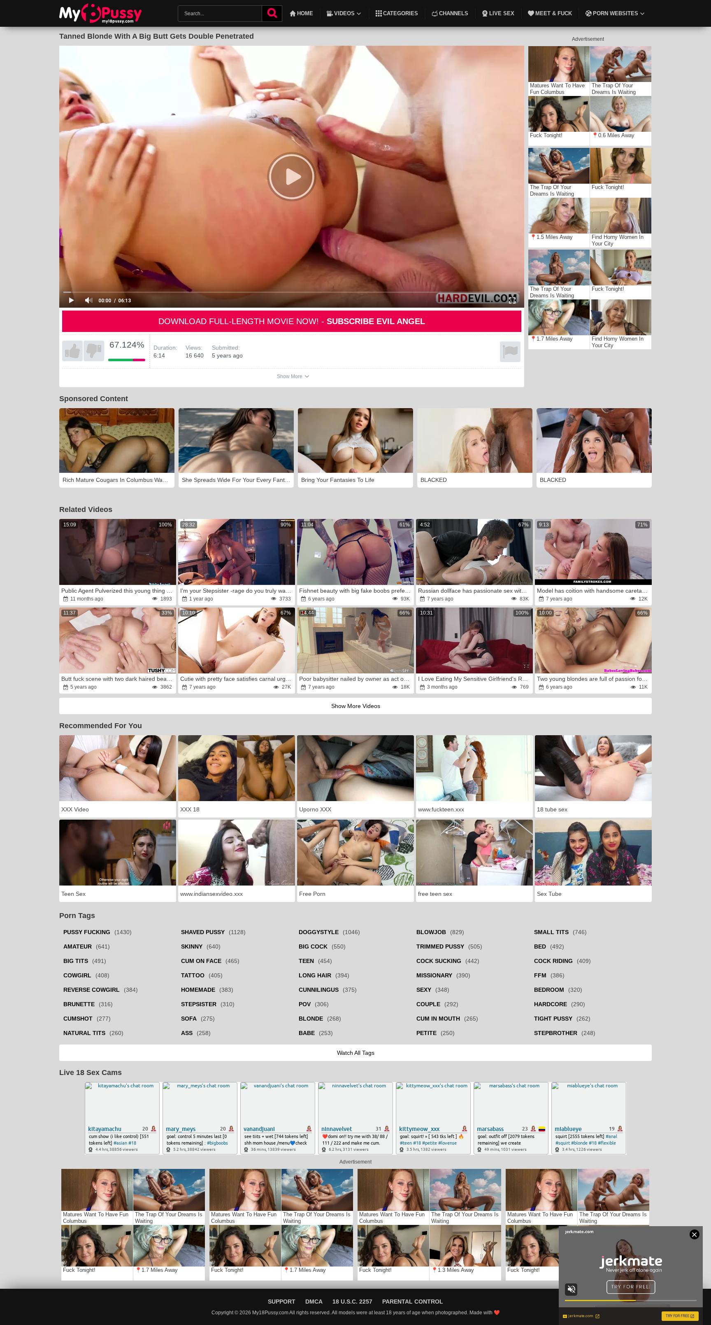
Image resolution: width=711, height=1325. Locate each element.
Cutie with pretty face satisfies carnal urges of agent (237, 678)
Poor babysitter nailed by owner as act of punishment (356, 678)
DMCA (314, 1301)
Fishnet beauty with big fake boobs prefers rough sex (356, 590)
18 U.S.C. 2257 (352, 1301)
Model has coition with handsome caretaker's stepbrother (594, 590)
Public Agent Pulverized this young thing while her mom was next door (118, 590)
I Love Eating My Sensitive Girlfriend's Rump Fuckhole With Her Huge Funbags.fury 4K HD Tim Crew (475, 678)
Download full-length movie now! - (291, 321)
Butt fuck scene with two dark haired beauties (118, 678)
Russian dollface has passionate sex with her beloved (475, 590)
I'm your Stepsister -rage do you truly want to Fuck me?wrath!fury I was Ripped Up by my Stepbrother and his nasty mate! (237, 590)
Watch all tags (355, 1052)
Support (281, 1301)
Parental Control (412, 1301)
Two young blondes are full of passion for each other (594, 678)
